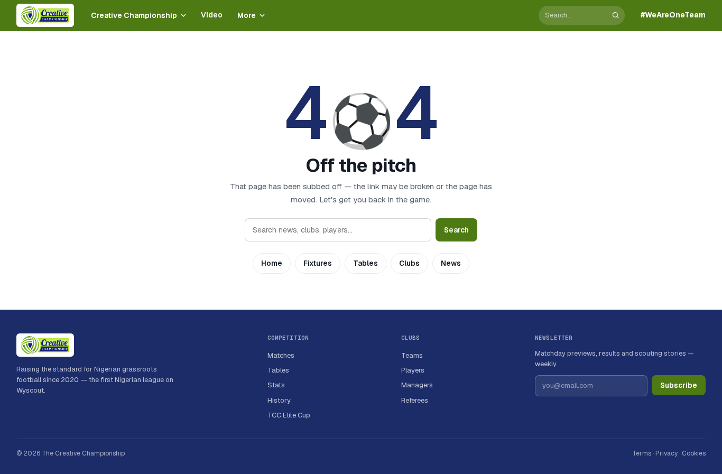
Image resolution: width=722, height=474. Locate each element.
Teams (412, 355)
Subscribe (678, 385)
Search (456, 230)
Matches (280, 355)
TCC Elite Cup (288, 415)
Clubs (409, 263)
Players (412, 370)
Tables (365, 263)
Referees (414, 400)
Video (212, 15)
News (451, 263)
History (279, 400)
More (246, 15)
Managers (417, 384)
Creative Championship (134, 15)
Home (271, 263)
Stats (276, 384)
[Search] (615, 15)
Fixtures (317, 263)
